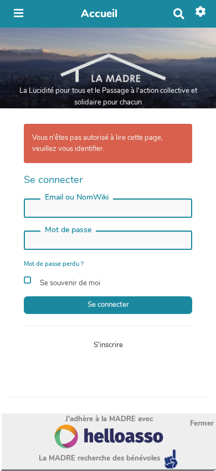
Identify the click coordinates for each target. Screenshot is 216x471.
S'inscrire (108, 345)
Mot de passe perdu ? (54, 264)
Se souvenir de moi (69, 283)
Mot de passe (68, 229)
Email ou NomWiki (77, 197)
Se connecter (108, 305)
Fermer (202, 423)
